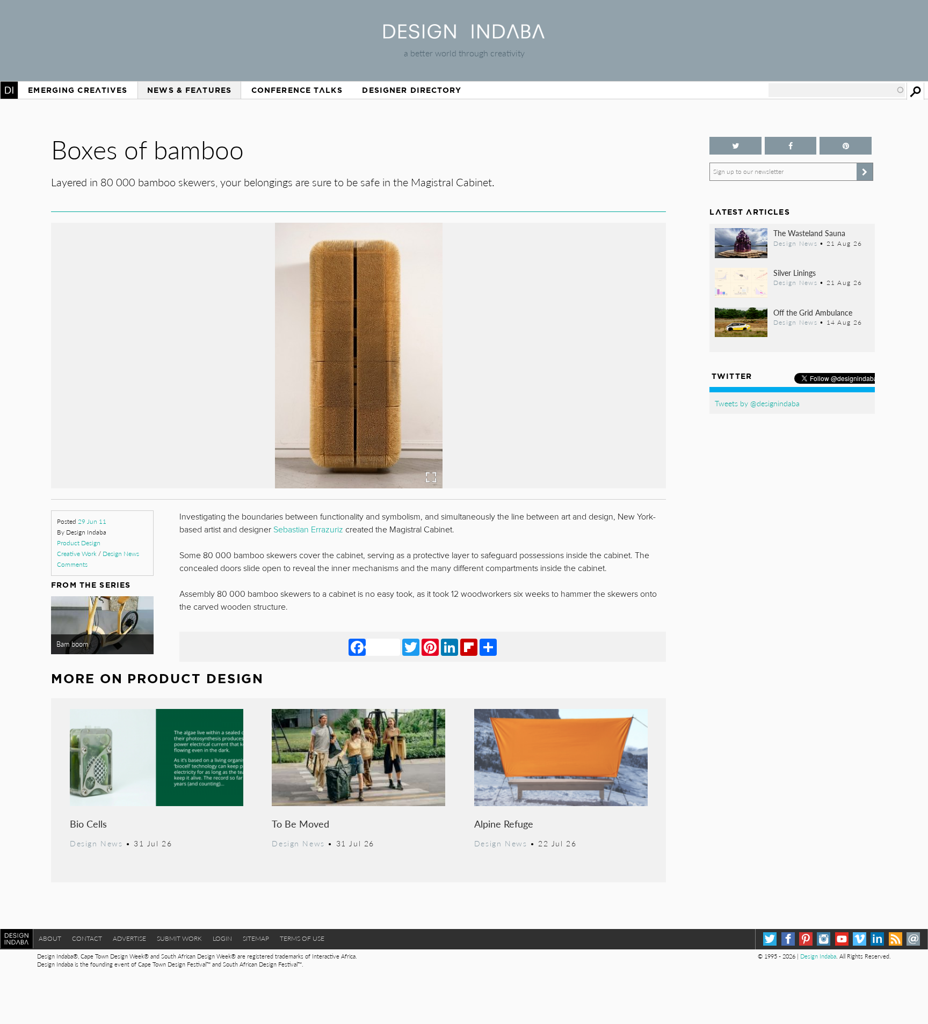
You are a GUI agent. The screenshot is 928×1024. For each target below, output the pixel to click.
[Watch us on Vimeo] (859, 939)
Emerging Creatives (77, 90)
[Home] (464, 35)
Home (9, 90)
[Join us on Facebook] (790, 146)
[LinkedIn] (449, 647)
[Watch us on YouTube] (842, 939)
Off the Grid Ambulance (812, 312)
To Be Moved (300, 823)
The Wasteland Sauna (809, 233)
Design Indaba (818, 956)
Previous (143, 404)
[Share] (488, 647)
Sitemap (256, 938)
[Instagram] (823, 939)
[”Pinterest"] (845, 146)
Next (574, 404)
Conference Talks (297, 90)
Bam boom (72, 644)
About (50, 938)
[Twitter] (410, 647)
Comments (72, 564)
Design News (121, 553)
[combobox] (837, 90)
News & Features (189, 90)
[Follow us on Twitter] (735, 146)
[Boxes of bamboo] (359, 485)
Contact (87, 938)
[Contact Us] (913, 939)
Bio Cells (88, 823)
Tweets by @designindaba (757, 403)
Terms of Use (302, 938)
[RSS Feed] (895, 939)
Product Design (78, 542)
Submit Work (179, 938)
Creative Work (77, 553)
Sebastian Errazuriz (309, 529)
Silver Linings (794, 272)
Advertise (129, 938)
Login (222, 938)
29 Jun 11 (92, 521)
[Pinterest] (430, 647)
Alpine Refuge (503, 823)
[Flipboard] (468, 647)
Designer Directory (411, 90)
